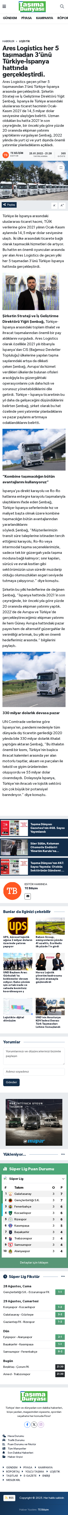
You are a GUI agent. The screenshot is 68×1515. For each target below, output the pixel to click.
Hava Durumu (16, 1436)
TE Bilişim (31, 888)
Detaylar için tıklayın (34, 1262)
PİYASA (26, 18)
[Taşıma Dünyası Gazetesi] (32, 7)
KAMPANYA (44, 18)
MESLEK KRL (13, 1480)
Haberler (8, 41)
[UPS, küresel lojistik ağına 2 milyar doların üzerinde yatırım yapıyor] (17, 926)
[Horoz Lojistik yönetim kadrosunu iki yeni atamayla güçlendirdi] (50, 961)
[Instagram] (41, 1425)
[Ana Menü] (4, 6)
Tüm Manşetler (17, 1448)
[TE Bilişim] (12, 890)
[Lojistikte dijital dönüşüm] (17, 1006)
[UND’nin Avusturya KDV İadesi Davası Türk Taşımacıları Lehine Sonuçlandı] (50, 1006)
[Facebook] (27, 1425)
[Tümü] (63, 1154)
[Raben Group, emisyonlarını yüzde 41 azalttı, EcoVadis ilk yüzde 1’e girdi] (50, 926)
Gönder (11, 1082)
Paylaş (11, 204)
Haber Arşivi (15, 1456)
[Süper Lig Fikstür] (63, 1276)
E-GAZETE (30, 1475)
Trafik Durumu (16, 1440)
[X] (34, 1425)
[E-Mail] (28, 896)
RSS (11, 1497)
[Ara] (62, 6)
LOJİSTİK (24, 41)
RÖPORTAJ (12, 1471)
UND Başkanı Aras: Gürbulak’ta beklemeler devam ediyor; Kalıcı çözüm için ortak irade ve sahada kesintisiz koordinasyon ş (16, 982)
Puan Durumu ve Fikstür (22, 1444)
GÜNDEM (10, 18)
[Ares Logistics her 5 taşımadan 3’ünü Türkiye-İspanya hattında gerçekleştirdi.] (34, 180)
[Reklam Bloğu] (34, 1122)
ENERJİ (46, 1475)
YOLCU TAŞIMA (34, 1471)
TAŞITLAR (12, 1475)
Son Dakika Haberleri (20, 1452)
